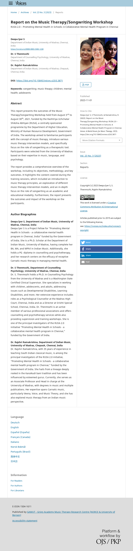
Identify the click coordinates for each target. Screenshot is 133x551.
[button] (101, 242)
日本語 (14, 461)
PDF (87, 84)
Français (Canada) (20, 437)
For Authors (16, 485)
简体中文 (15, 456)
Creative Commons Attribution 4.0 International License (99, 206)
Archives (25, 12)
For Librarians (17, 490)
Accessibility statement (24, 520)
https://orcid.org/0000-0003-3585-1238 (27, 49)
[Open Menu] (10, 3)
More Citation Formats (93, 140)
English (15, 427)
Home (14, 12)
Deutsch (15, 422)
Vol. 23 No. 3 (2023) (42, 12)
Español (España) (20, 432)
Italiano (15, 441)
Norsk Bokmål (18, 446)
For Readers (16, 480)
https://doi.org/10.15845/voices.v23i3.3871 (39, 80)
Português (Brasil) (20, 451)
